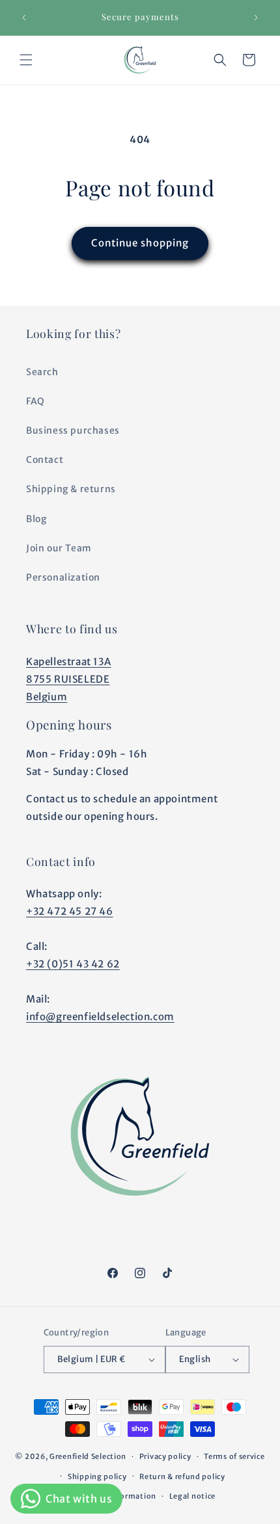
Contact (44, 460)
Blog (36, 519)
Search (42, 372)
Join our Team (59, 548)
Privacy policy (165, 1456)
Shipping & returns (71, 489)
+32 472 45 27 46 (69, 911)
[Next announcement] (256, 17)
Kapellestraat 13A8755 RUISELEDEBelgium (68, 679)
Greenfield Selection (87, 1456)
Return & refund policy (182, 1476)
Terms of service (234, 1456)
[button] (26, 60)
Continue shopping (140, 243)
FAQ (35, 401)
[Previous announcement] (24, 17)
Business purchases (73, 430)
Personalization (63, 577)
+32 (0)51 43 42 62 (73, 964)
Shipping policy (97, 1476)
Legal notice (192, 1496)
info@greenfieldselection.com (100, 1016)
